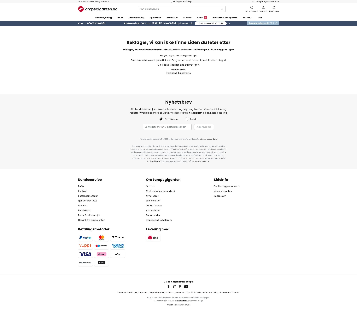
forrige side (178, 64)
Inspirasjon (152, 220)
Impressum (220, 196)
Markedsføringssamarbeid (160, 191)
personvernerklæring (200, 161)
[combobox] (181, 9)
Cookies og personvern (226, 186)
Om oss (150, 186)
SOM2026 (211, 23)
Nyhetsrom (166, 220)
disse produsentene (208, 139)
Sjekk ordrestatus (87, 200)
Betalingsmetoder (88, 196)
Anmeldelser (153, 210)
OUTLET (247, 17)
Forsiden (171, 73)
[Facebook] (170, 287)
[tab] (110, 200)
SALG (200, 17)
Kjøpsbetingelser (223, 191)
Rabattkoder (153, 215)
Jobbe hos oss (154, 205)
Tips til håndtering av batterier (199, 292)
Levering (82, 205)
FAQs (81, 186)
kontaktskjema (153, 161)
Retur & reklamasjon (89, 215)
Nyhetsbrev (152, 196)
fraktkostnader (183, 301)
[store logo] (97, 9)
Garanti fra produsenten (91, 220)
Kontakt (82, 191)
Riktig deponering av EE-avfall (226, 292)
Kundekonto (184, 73)
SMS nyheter (153, 200)
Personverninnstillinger (127, 292)
